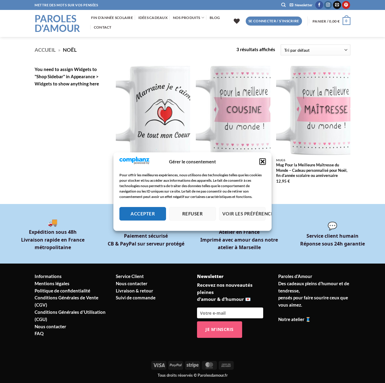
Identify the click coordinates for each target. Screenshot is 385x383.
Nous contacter (50, 326)
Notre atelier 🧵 (294, 319)
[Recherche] (283, 5)
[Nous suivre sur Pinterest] (346, 5)
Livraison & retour (134, 290)
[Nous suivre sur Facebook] (319, 5)
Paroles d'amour (57, 23)
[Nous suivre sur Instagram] (328, 5)
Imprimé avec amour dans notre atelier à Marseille (239, 240)
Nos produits (186, 17)
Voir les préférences (244, 214)
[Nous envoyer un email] (337, 5)
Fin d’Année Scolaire (112, 17)
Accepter (143, 214)
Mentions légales (52, 283)
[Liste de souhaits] (237, 21)
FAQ (39, 333)
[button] (263, 162)
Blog (215, 17)
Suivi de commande (136, 297)
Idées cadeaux (153, 17)
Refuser (192, 214)
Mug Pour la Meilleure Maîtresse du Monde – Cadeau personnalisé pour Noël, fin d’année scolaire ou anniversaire (311, 170)
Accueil (45, 50)
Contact (103, 27)
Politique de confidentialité (62, 290)
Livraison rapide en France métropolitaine (53, 240)
